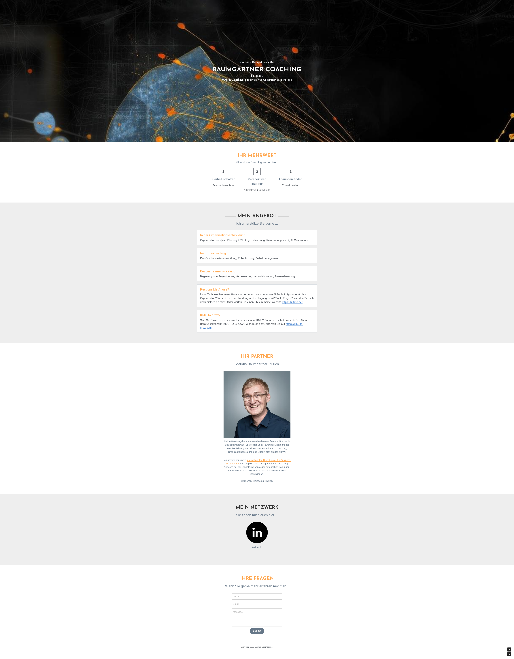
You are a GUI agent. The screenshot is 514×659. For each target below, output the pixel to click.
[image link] (257, 532)
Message (238, 612)
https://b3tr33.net (292, 302)
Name (236, 596)
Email (236, 603)
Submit (257, 631)
